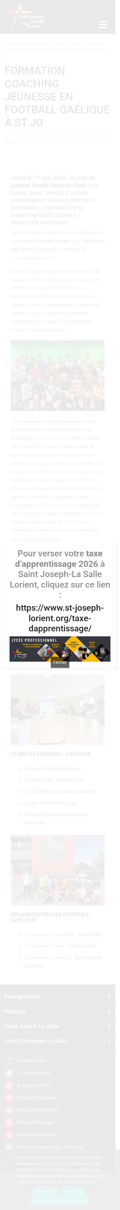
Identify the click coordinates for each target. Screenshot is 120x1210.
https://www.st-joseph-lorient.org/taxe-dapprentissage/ (60, 618)
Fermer (60, 662)
